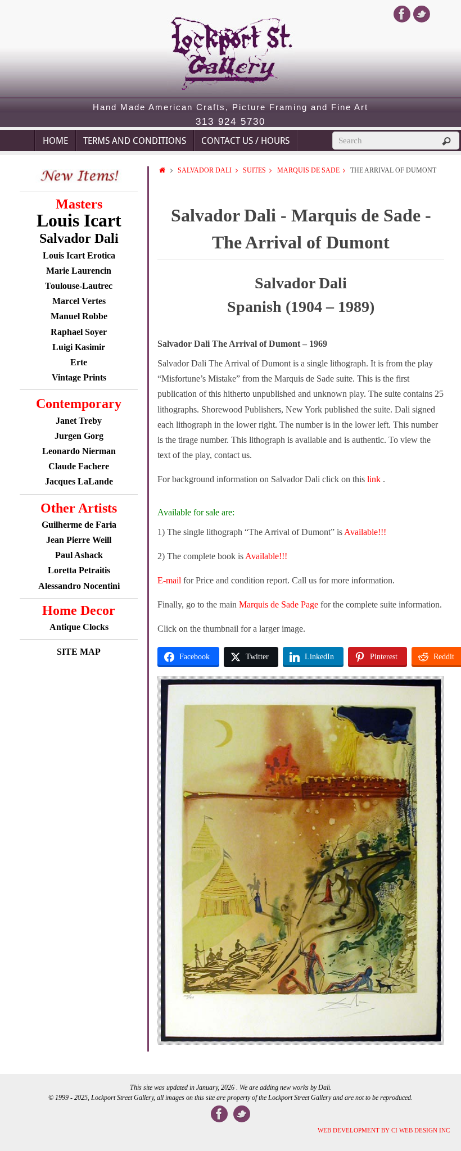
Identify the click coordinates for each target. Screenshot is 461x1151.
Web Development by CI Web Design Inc (384, 1130)
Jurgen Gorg (79, 436)
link (375, 479)
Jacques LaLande (79, 481)
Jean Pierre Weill (78, 540)
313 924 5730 (230, 122)
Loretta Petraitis (79, 570)
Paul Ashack (79, 555)
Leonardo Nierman (79, 451)
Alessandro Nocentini (79, 586)
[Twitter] (421, 14)
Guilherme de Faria (79, 524)
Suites (254, 170)
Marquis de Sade (308, 170)
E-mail (169, 580)
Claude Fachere (78, 466)
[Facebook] (402, 14)
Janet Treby (79, 420)
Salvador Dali (205, 170)
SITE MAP (79, 651)
